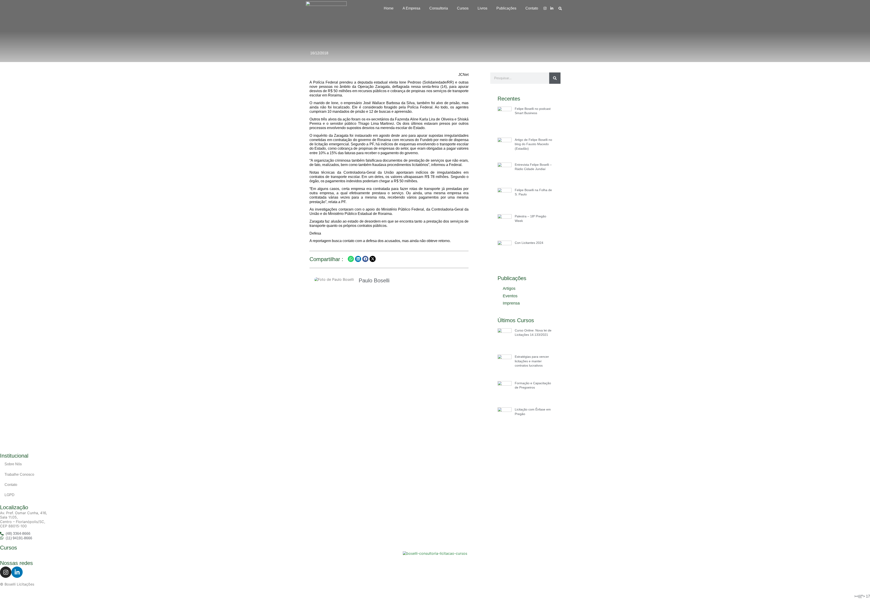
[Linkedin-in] (551, 8)
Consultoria (438, 8)
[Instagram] (544, 8)
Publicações (506, 8)
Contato (531, 8)
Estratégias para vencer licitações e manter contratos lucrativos (532, 361)
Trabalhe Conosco (19, 474)
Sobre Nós (13, 464)
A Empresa (411, 8)
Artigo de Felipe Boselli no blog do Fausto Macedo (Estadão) (533, 144)
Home (389, 8)
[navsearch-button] (560, 8)
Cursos (463, 8)
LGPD (9, 495)
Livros (482, 8)
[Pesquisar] (555, 78)
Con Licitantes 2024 (529, 243)
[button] (351, 259)
